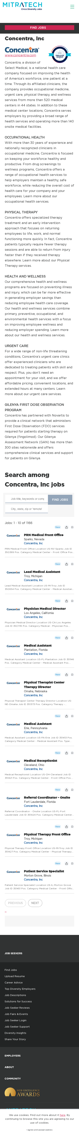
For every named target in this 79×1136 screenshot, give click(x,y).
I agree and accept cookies (40, 1130)
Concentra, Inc (33, 543)
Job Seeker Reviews (17, 1007)
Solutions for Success (18, 1001)
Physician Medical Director (45, 608)
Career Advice (14, 982)
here (62, 1115)
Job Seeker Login (15, 1020)
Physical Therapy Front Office (47, 834)
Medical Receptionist (40, 760)
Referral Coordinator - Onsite (47, 797)
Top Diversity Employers (20, 988)
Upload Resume (15, 976)
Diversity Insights (15, 1033)
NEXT (35, 903)
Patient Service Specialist (44, 871)
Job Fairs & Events (16, 1014)
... (6, 910)
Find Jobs (11, 970)
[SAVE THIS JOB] (72, 527)
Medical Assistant (38, 645)
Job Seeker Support (17, 1026)
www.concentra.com (20, 55)
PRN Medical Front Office (43, 535)
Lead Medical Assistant (42, 571)
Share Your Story (15, 1039)
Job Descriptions (15, 995)
